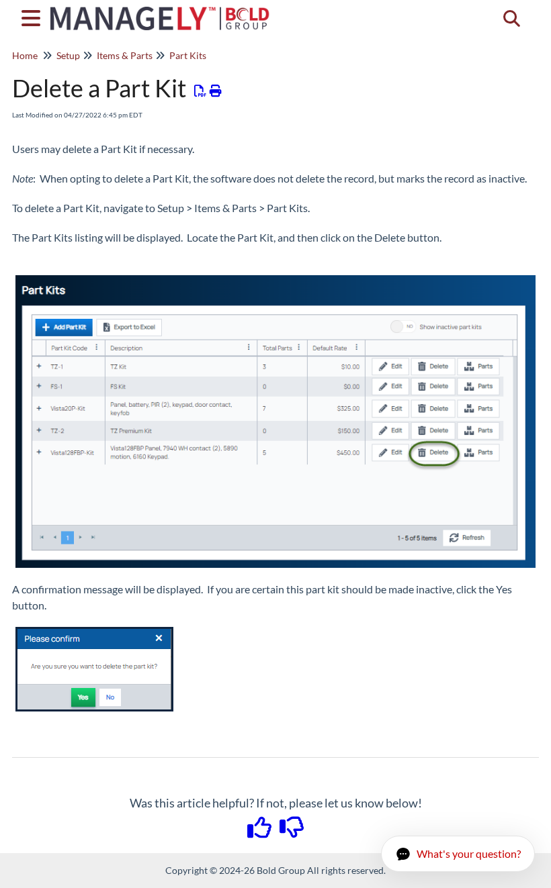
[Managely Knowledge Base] (160, 11)
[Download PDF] (200, 90)
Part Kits (187, 55)
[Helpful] (261, 831)
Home (25, 55)
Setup (68, 55)
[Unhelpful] (292, 831)
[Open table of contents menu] (33, 16)
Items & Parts (125, 55)
